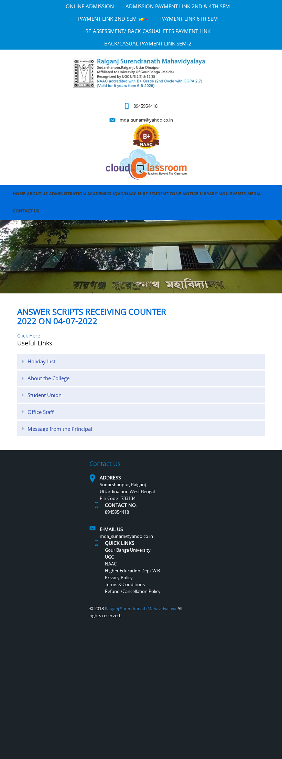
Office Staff (41, 411)
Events (238, 194)
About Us (37, 194)
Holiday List (41, 361)
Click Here (28, 335)
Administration (67, 194)
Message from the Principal (60, 428)
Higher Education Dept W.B (132, 571)
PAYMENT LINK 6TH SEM (189, 18)
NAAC (111, 564)
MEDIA (254, 194)
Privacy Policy (119, 577)
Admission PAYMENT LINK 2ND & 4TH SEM (178, 6)
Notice (190, 194)
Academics (99, 194)
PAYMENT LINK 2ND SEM (108, 18)
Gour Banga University (128, 550)
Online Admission (90, 6)
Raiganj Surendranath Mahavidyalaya (140, 608)
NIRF (143, 194)
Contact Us (26, 211)
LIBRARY (208, 194)
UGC (109, 557)
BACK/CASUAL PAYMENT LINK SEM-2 (148, 43)
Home (19, 194)
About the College (48, 378)
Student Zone (165, 194)
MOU (223, 194)
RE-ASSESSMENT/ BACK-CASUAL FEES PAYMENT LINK (147, 31)
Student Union (45, 395)
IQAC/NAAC (125, 194)
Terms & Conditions (125, 584)
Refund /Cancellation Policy (133, 591)
